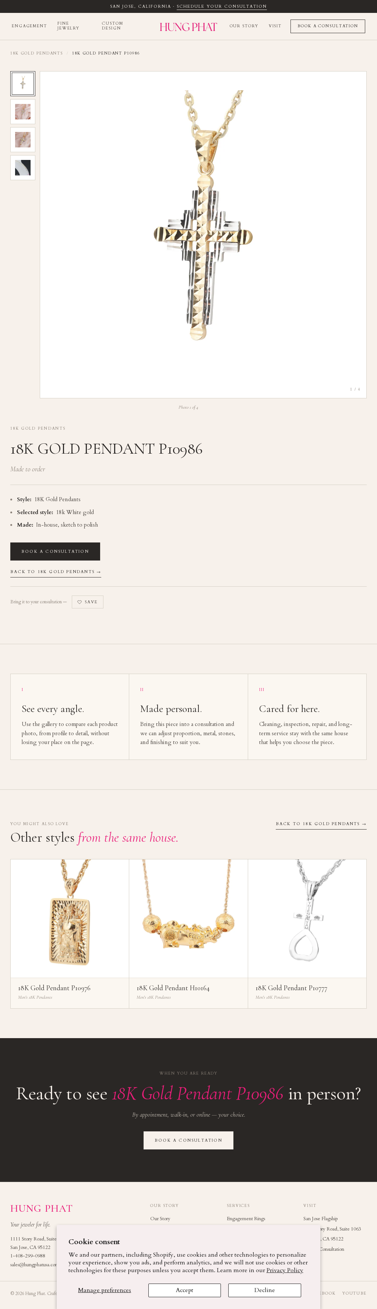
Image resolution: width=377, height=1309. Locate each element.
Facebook (322, 1293)
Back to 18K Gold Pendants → (55, 572)
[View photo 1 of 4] (22, 83)
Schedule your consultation (222, 6)
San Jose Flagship (320, 1218)
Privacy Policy (285, 1270)
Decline (264, 1290)
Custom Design (112, 26)
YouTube (354, 1293)
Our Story (244, 26)
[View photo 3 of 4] (22, 139)
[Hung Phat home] (188, 26)
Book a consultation (55, 551)
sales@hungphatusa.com (34, 1264)
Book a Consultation (327, 26)
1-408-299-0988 (27, 1256)
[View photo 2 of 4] (22, 111)
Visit (275, 26)
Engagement (29, 26)
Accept (184, 1290)
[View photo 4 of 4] (22, 167)
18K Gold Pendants (36, 53)
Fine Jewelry (68, 26)
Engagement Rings (246, 1218)
